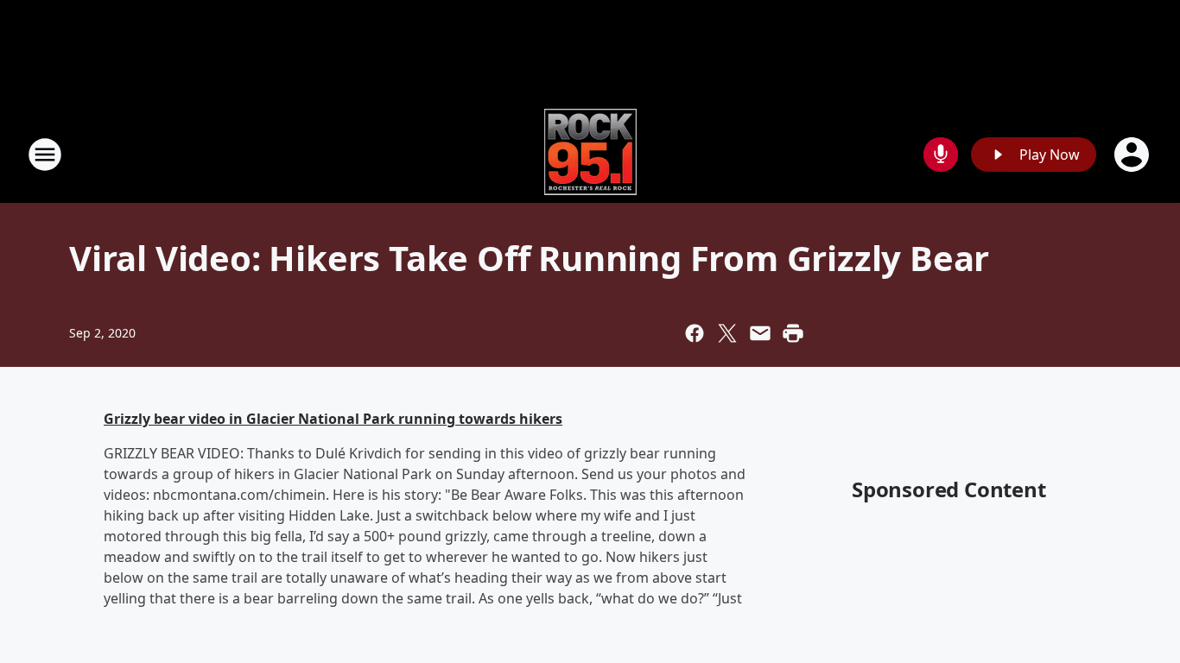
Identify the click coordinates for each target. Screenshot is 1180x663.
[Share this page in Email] (760, 333)
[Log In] (1133, 154)
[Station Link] (590, 154)
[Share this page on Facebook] (694, 333)
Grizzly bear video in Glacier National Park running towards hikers (333, 418)
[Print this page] (793, 333)
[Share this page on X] (727, 333)
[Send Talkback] (940, 154)
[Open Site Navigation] (45, 154)
